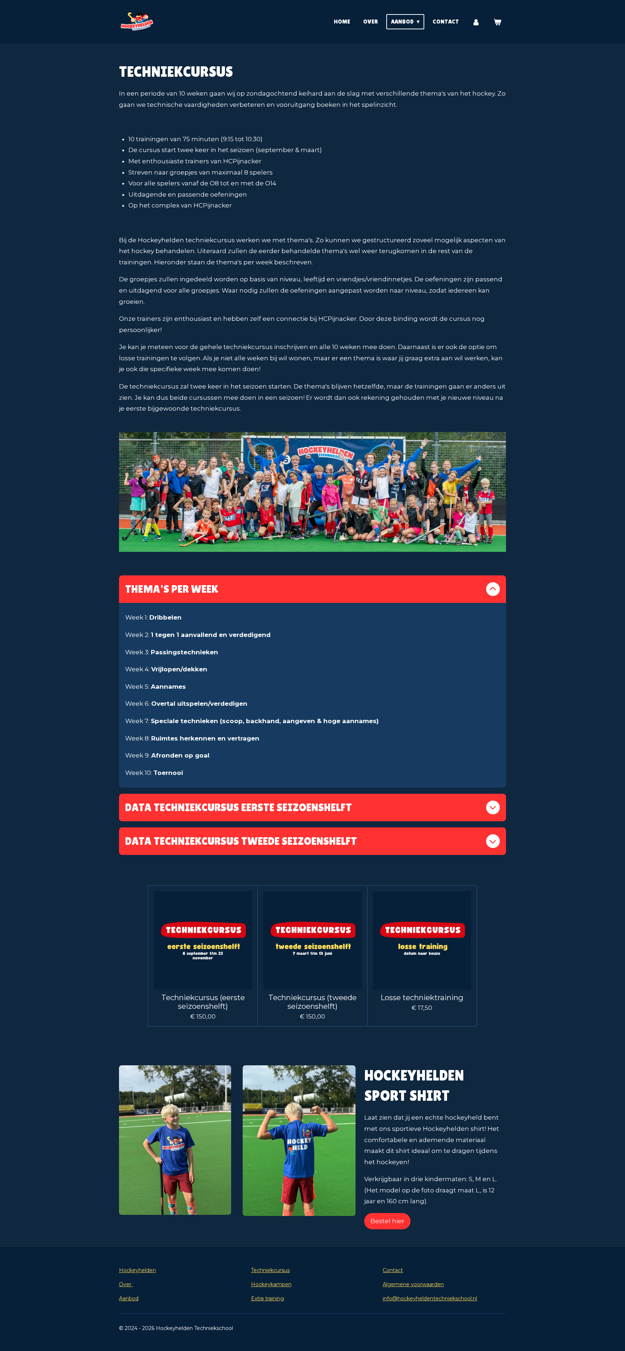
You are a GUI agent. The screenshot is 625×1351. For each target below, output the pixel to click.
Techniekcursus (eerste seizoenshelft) (203, 1002)
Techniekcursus (270, 1270)
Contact (393, 1270)
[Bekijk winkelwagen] (497, 22)
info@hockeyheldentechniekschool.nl (430, 1298)
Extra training (267, 1298)
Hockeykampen (271, 1284)
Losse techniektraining (421, 997)
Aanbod (129, 1298)
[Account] (476, 22)
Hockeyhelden (137, 1270)
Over (126, 1284)
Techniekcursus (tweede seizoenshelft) (312, 1002)
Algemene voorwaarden (413, 1284)
